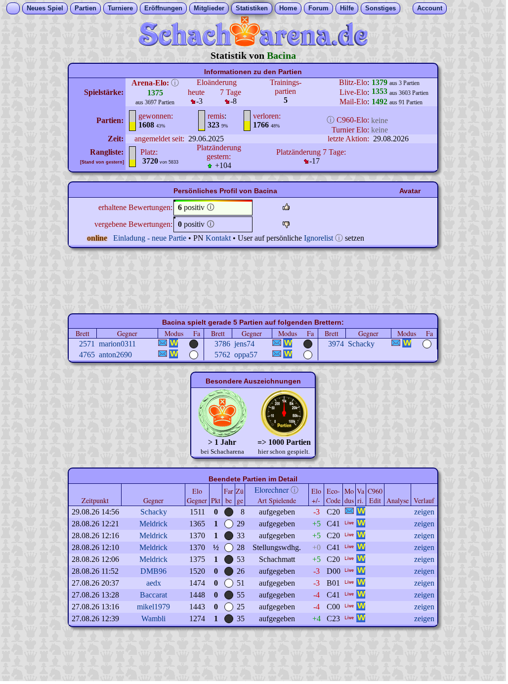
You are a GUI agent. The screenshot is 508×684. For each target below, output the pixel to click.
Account (429, 8)
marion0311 (117, 344)
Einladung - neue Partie (149, 238)
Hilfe (347, 8)
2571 (87, 344)
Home (288, 8)
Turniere (120, 8)
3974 (336, 344)
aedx (153, 583)
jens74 (244, 344)
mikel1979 (153, 606)
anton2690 (115, 354)
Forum (318, 8)
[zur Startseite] (253, 44)
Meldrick (153, 523)
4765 (87, 354)
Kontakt (218, 238)
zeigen (424, 512)
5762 (222, 354)
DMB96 (153, 571)
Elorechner (271, 489)
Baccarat (153, 595)
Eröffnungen (163, 8)
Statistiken (252, 8)
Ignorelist (318, 238)
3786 (222, 344)
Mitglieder (209, 8)
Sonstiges (380, 8)
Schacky (361, 344)
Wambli (153, 618)
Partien (85, 8)
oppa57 (245, 354)
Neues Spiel (45, 8)
